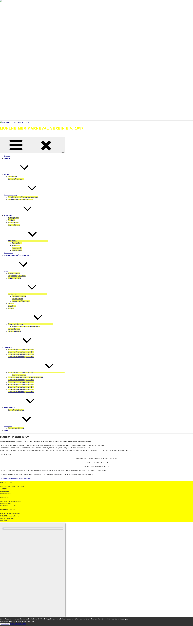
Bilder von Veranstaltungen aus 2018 (21, 384)
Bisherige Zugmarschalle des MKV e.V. (26, 326)
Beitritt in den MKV (14, 278)
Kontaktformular (9, 407)
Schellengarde (13, 222)
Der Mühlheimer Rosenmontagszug (20, 199)
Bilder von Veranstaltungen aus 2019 (21, 382)
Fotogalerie (8, 347)
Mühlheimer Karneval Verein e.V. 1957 (42, 128)
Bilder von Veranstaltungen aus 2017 (21, 387)
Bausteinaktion (17, 299)
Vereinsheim (12, 294)
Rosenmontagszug (10, 195)
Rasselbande (17, 248)
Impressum (8, 426)
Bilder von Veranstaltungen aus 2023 (21, 357)
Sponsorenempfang (19, 375)
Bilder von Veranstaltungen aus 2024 (21, 354)
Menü (62, 152)
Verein (6, 271)
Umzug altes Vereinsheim (21, 301)
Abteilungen (8, 215)
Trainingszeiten (13, 218)
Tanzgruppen (12, 241)
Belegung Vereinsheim (16, 179)
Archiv (6, 430)
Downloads (12, 306)
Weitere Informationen (18, 624)
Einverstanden (5, 624)
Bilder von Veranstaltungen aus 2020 (21, 380)
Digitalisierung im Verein (17, 276)
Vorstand (11, 308)
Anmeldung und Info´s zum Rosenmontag (23, 197)
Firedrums (11, 220)
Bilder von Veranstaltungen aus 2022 (21, 372)
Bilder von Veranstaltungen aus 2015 (21, 392)
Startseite (7, 156)
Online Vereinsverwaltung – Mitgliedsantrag (15, 478)
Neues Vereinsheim (19, 296)
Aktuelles (7, 158)
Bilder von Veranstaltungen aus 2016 (21, 389)
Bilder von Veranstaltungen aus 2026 (21, 349)
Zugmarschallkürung (15, 324)
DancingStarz (17, 243)
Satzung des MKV (14, 331)
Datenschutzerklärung (16, 428)
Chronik (11, 303)
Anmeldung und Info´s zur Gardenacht (17, 255)
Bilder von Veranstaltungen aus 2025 (21, 352)
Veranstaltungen (14, 329)
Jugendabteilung (14, 225)
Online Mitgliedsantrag (16, 410)
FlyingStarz (16, 245)
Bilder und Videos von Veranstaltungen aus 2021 (25, 377)
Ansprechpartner (14, 273)
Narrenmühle (8, 253)
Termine (6, 174)
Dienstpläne (12, 176)
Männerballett (17, 250)
